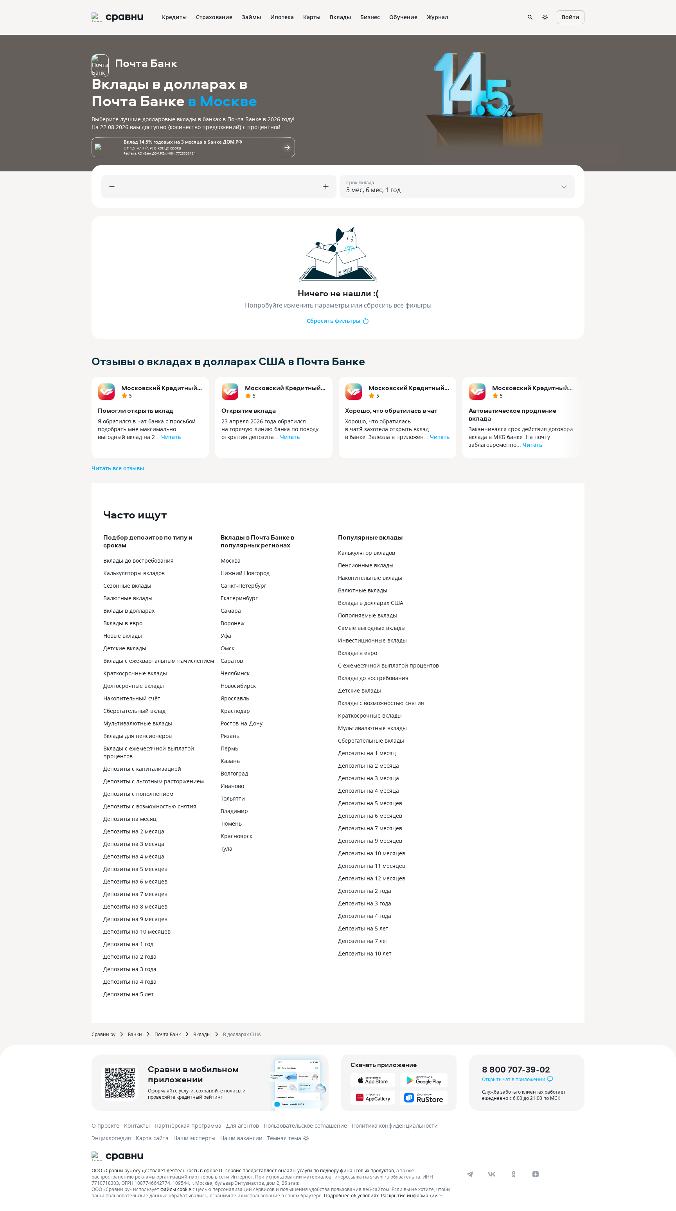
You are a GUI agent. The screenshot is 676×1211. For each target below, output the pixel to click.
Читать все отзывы (118, 468)
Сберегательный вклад (134, 710)
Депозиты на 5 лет (128, 994)
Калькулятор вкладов (366, 552)
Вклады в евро (122, 623)
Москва (231, 560)
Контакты (137, 1125)
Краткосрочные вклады (135, 673)
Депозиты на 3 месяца (133, 844)
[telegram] (470, 1174)
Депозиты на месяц (129, 818)
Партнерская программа (188, 1125)
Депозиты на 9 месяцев (135, 919)
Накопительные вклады (370, 577)
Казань (230, 761)
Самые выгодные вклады (372, 628)
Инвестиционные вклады (372, 640)
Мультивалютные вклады (137, 723)
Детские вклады (124, 648)
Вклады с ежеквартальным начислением (158, 660)
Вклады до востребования (138, 560)
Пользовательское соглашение (305, 1125)
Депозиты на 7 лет (363, 941)
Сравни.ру (103, 1034)
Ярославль (235, 698)
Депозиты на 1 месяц (367, 753)
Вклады (201, 1034)
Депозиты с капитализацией (142, 768)
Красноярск (236, 836)
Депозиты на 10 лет (365, 953)
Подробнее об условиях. (352, 1195)
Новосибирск (238, 685)
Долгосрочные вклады (133, 685)
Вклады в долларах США (370, 602)
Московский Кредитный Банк (159, 388)
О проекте (105, 1125)
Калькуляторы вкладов (134, 573)
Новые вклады (122, 635)
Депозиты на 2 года (129, 956)
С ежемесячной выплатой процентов (388, 665)
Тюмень (231, 823)
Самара (231, 610)
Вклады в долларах (129, 610)
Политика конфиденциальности (395, 1125)
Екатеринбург (239, 598)
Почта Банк (168, 1034)
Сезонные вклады (127, 585)
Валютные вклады (128, 598)
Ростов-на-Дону (241, 723)
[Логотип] (272, 1156)
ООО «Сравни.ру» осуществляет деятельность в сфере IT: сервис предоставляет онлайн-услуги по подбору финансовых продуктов (243, 1170)
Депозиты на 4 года (129, 981)
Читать (171, 437)
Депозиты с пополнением (138, 793)
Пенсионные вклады (366, 565)
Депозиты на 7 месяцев (135, 894)
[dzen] (535, 1174)
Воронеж (233, 623)
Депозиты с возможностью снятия (149, 806)
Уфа (226, 635)
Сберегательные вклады (371, 740)
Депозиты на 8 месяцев (135, 906)
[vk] (492, 1174)
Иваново (232, 786)
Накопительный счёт (131, 698)
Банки (135, 1034)
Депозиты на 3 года (129, 969)
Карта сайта (152, 1138)
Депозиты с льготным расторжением (153, 781)
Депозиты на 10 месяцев (137, 931)
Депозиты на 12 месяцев (371, 878)
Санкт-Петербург (243, 585)
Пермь (229, 748)
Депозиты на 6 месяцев (135, 881)
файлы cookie (175, 1189)
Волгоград (234, 773)
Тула (226, 848)
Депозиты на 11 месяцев (371, 865)
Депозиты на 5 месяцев (135, 869)
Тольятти (233, 798)
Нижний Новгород (245, 573)
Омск (227, 648)
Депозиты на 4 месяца (133, 856)
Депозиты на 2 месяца (133, 831)
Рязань (230, 736)
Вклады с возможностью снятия (381, 703)
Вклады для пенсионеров (137, 736)
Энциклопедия (111, 1138)
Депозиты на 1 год (128, 944)
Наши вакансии (241, 1138)
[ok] (514, 1174)
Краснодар (235, 710)
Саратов (232, 660)
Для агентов (242, 1125)
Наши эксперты (194, 1138)
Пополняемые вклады (367, 615)
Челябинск (235, 673)
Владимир (234, 811)
